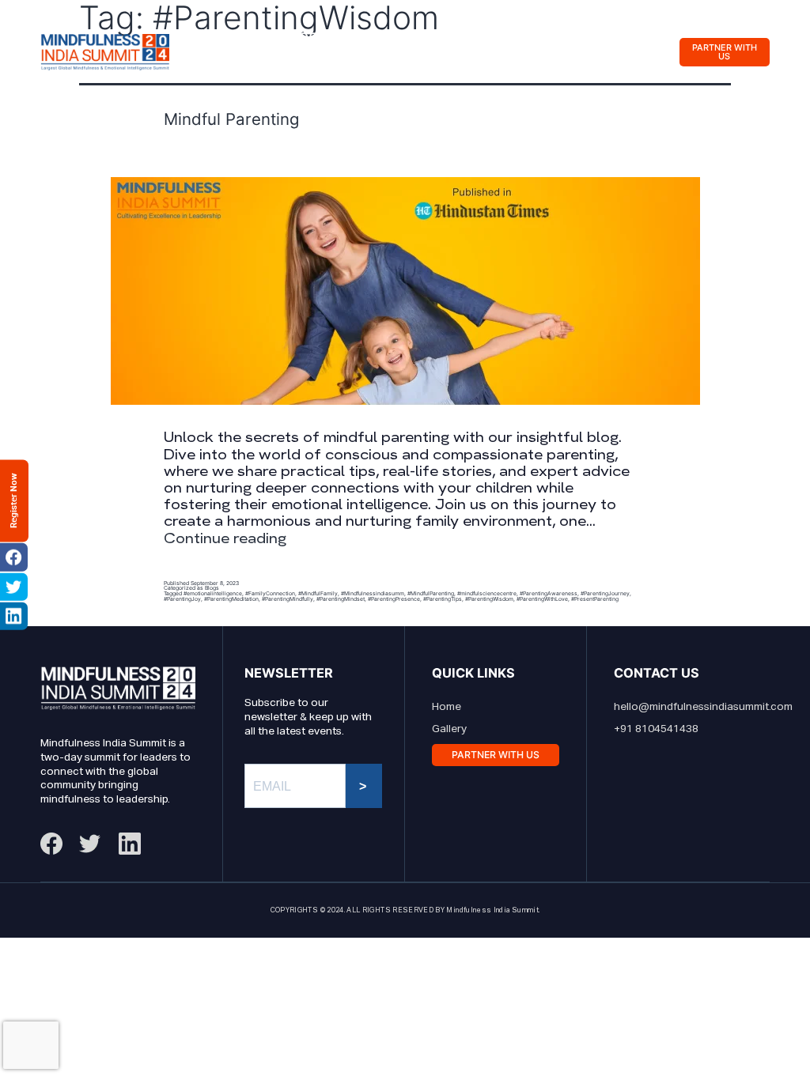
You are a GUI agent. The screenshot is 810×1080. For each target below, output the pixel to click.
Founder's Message (276, 36)
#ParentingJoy (182, 598)
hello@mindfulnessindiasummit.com (703, 706)
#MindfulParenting (430, 593)
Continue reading (225, 538)
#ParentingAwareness (548, 593)
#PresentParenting (595, 598)
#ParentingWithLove (542, 598)
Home (446, 706)
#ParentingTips (442, 598)
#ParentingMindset (340, 598)
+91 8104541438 (656, 728)
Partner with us (724, 52)
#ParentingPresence (394, 598)
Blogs (212, 587)
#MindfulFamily (318, 593)
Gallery (518, 36)
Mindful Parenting (231, 119)
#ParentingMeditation (231, 598)
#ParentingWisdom (489, 598)
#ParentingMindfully (287, 598)
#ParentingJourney (605, 593)
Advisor (423, 36)
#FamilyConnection (270, 593)
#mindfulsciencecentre (487, 593)
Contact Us (242, 68)
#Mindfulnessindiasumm (372, 593)
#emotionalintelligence (213, 593)
